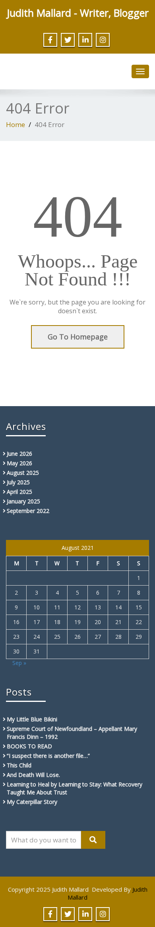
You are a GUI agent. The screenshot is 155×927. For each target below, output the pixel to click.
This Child (19, 765)
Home (15, 124)
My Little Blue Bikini (32, 719)
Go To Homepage (78, 336)
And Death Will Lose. (33, 775)
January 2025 (23, 501)
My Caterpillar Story (32, 802)
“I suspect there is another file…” (48, 755)
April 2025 (19, 491)
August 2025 (23, 472)
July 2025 (18, 482)
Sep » (19, 663)
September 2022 (28, 511)
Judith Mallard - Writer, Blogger (78, 12)
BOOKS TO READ (29, 746)
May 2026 (19, 463)
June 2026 (19, 453)
